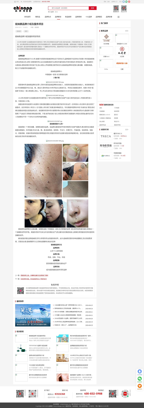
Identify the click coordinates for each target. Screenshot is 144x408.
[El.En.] (106, 63)
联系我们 (101, 390)
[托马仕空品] (105, 146)
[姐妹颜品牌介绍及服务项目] (21, 338)
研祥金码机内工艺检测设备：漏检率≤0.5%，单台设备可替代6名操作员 (69, 308)
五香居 (116, 125)
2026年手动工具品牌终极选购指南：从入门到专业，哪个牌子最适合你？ (69, 321)
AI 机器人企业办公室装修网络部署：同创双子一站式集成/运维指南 (69, 315)
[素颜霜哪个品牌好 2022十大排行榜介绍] (62, 377)
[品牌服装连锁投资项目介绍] (62, 348)
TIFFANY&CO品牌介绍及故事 (38, 345)
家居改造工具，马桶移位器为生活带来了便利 (34, 275)
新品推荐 (68, 17)
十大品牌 (89, 17)
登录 (105, 1)
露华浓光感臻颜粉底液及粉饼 (79, 365)
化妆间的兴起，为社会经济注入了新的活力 (34, 279)
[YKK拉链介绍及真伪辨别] (21, 368)
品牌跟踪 (99, 17)
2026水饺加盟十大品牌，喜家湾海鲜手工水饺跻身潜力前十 (69, 318)
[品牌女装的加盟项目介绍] (21, 358)
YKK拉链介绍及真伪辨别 (36, 365)
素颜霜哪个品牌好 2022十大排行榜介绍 (81, 375)
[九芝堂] (122, 50)
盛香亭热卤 (102, 122)
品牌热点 (48, 17)
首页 (17, 1)
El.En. (106, 69)
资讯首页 (27, 17)
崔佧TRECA (118, 133)
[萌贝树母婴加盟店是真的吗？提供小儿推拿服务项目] (62, 338)
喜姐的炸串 (117, 122)
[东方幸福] (106, 38)
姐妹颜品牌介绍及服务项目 (37, 336)
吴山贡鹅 (102, 118)
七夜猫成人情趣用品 (105, 115)
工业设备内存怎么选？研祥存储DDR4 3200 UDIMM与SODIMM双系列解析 (69, 305)
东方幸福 (106, 44)
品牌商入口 (114, 1)
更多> (127, 31)
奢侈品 (37, 17)
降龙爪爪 (116, 118)
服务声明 (83, 390)
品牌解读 (58, 17)
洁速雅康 (102, 108)
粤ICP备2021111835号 (102, 406)
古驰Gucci (106, 56)
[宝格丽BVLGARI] (122, 38)
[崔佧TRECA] (105, 136)
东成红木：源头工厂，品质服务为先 (66, 325)
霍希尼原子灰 (103, 125)
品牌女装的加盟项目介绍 (36, 355)
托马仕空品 (117, 143)
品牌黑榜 (78, 17)
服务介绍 (65, 390)
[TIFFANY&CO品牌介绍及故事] (21, 348)
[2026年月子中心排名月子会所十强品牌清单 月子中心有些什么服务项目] (62, 358)
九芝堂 (122, 56)
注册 (108, 1)
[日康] (122, 63)
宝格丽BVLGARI (122, 44)
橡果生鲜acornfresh (104, 111)
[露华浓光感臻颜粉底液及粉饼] (62, 368)
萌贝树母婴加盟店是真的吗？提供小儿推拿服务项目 (81, 336)
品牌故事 (109, 17)
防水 (56, 12)
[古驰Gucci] (106, 50)
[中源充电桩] (105, 156)
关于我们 (47, 390)
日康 (122, 69)
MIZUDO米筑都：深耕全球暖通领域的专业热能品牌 (69, 311)
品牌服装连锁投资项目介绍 (78, 345)
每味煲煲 (116, 108)
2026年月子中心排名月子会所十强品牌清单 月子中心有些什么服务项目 (81, 355)
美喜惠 (116, 115)
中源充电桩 (117, 153)
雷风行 (116, 111)
